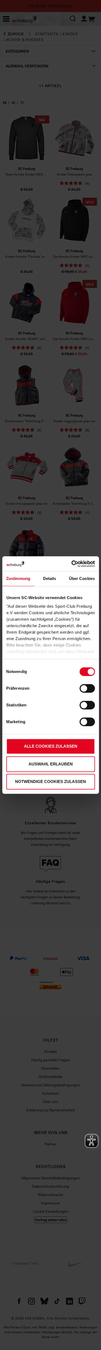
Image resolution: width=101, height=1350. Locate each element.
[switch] (87, 688)
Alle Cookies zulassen (50, 746)
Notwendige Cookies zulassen (50, 781)
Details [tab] (49, 578)
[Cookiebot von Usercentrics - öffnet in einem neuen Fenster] (72, 563)
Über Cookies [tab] (82, 578)
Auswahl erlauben (51, 764)
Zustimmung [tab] (18, 578)
